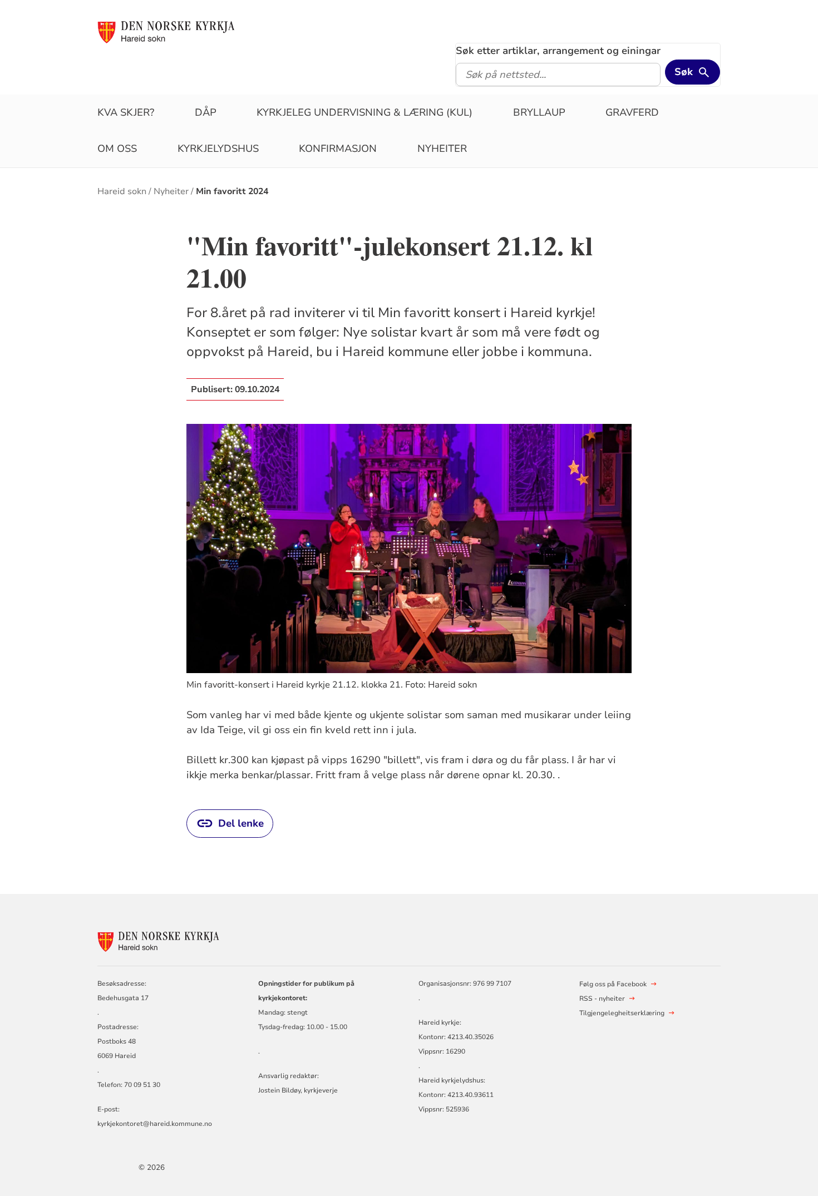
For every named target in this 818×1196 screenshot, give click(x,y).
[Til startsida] (166, 31)
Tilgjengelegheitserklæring (621, 1013)
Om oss (117, 148)
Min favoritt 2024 (232, 191)
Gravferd (632, 112)
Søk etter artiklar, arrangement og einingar (558, 50)
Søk (683, 71)
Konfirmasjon (338, 148)
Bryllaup (539, 112)
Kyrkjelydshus (218, 148)
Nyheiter (442, 148)
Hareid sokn (121, 191)
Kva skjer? (125, 112)
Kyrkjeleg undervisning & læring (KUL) (364, 112)
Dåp (205, 112)
